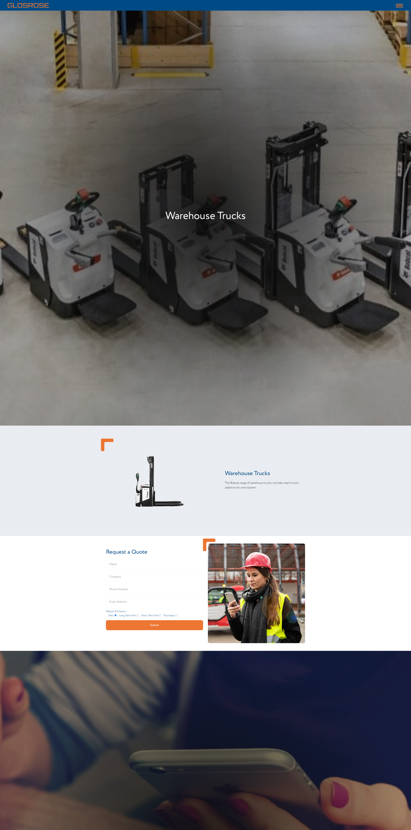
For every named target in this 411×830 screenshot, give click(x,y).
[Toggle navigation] (399, 5)
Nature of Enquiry (116, 611)
